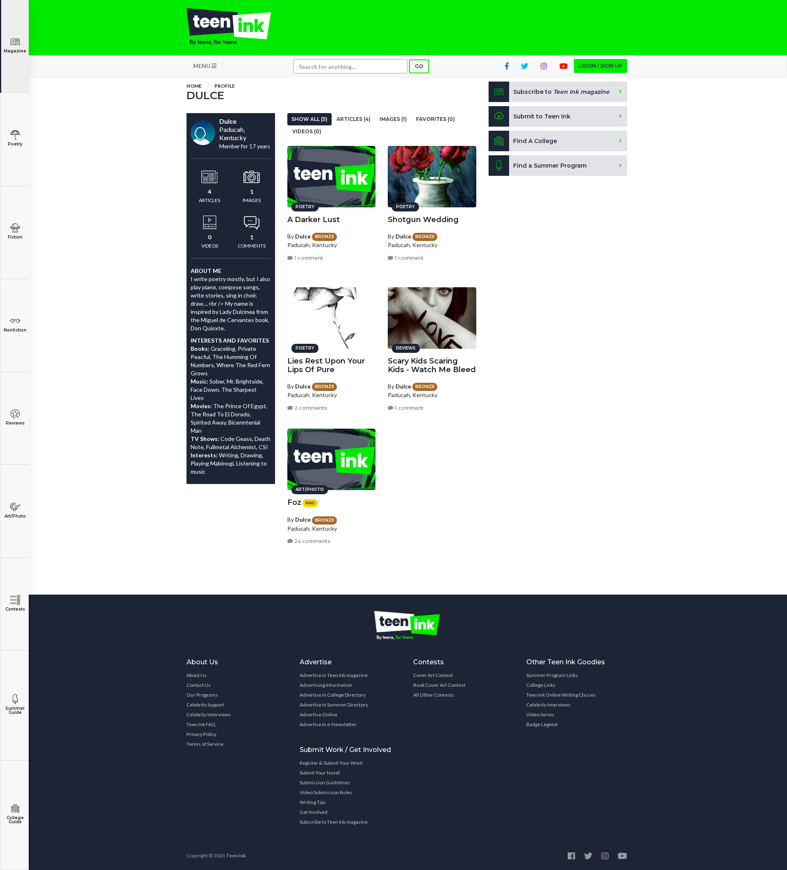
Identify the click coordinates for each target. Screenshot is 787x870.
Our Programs (202, 695)
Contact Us (199, 685)
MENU (202, 65)
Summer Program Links (552, 675)
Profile (224, 86)
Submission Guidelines (325, 782)
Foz (294, 502)
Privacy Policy (201, 734)
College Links (540, 685)
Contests (15, 609)
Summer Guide (15, 710)
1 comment (308, 258)
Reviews (15, 423)
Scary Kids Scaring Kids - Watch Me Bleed (432, 365)
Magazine (15, 51)
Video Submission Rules (326, 792)
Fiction (15, 237)
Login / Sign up (600, 66)
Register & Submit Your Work (331, 763)
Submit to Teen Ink (542, 116)
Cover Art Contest (433, 675)
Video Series (540, 714)
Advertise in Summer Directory (334, 705)
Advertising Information (326, 685)
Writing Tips (313, 802)
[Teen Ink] (237, 26)
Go (419, 66)
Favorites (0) (435, 119)
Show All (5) (309, 119)
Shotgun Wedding (423, 219)
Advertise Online (318, 714)
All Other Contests (433, 695)
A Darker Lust (313, 219)
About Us (197, 675)
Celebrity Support (205, 705)
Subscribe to (561, 91)
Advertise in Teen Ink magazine (334, 675)
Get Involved (314, 812)
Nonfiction (15, 330)
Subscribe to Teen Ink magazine (334, 822)
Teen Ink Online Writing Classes (561, 695)
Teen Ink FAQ (201, 724)
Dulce (303, 236)
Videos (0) (306, 131)
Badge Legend (541, 724)
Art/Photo (15, 516)
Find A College (535, 141)
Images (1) (393, 119)
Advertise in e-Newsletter (328, 724)
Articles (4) (354, 119)
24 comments (311, 541)
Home (194, 86)
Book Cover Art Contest (439, 685)
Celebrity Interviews (209, 714)
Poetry (15, 144)
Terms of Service (205, 744)
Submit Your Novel (320, 773)
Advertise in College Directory (333, 695)
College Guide (15, 820)
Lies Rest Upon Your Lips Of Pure (326, 365)
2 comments (310, 408)
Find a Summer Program (550, 165)
